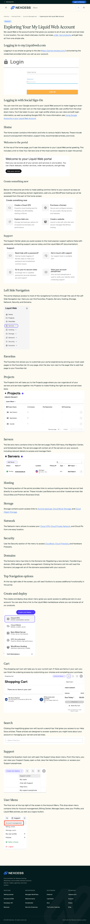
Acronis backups (45, 509)
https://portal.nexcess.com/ (53, 50)
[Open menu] (6, 7)
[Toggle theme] (84, 7)
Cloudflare (49, 543)
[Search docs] (78, 7)
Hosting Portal (15, 16)
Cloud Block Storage (62, 509)
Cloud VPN (45, 526)
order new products (62, 35)
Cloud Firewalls (62, 543)
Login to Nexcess (79, 2)
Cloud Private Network (60, 526)
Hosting (6, 16)
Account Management (30, 16)
